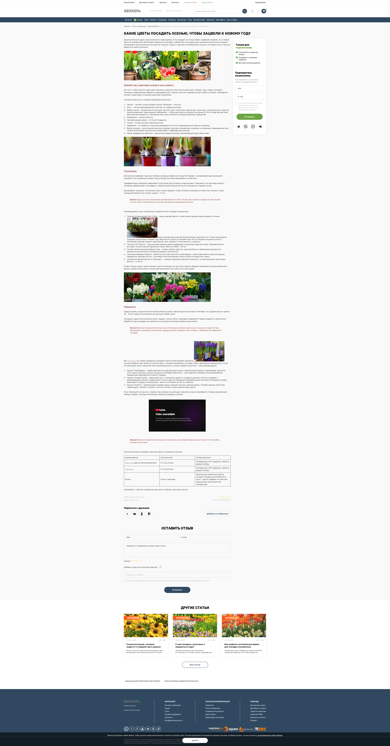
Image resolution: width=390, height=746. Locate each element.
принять (195, 740)
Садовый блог (260, 2)
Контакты (175, 2)
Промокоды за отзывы (214, 717)
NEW (146, 20)
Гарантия (162, 2)
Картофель (220, 20)
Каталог (128, 20)
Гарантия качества (258, 711)
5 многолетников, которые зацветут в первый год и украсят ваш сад (143, 647)
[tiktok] (158, 729)
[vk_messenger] (260, 126)
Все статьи (195, 665)
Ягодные (172, 20)
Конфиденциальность (174, 720)
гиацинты (132, 361)
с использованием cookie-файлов (269, 735)
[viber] (245, 126)
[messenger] (253, 126)
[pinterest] (149, 514)
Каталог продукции (173, 705)
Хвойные (210, 20)
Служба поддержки (173, 714)
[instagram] (137, 729)
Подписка (209, 705)
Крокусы (129, 463)
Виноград (181, 20)
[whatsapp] (126, 729)
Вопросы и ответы (258, 717)
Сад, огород (232, 20)
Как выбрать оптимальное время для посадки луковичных (241, 645)
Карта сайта (210, 714)
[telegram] (238, 126)
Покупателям (129, 2)
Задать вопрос (207, 2)
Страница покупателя (214, 711)
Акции (139, 20)
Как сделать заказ (257, 705)
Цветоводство (133, 618)
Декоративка (199, 20)
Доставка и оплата (146, 2)
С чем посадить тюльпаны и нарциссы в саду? (190, 645)
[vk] (134, 514)
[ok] (142, 514)
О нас (167, 711)
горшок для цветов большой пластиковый (142, 681)
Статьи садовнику (212, 708)
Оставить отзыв (190, 2)
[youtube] (142, 729)
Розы (189, 20)
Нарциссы (129, 469)
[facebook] (127, 514)
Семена (153, 20)
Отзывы (253, 720)
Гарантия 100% (256, 714)
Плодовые (162, 20)
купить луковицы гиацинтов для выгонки (181, 681)
